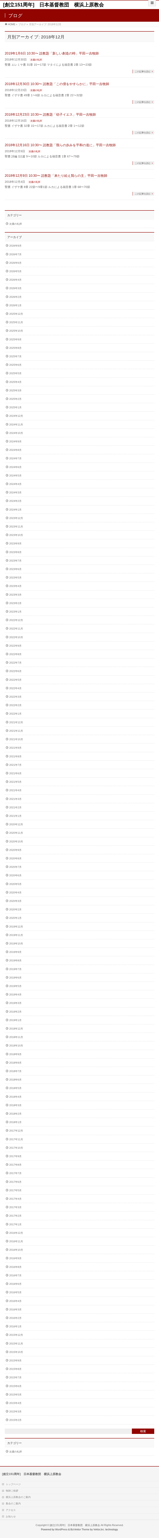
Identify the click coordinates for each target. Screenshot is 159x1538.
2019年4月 (15, 994)
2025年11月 (16, 322)
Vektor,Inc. (99, 1529)
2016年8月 (15, 1267)
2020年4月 (15, 892)
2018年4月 (15, 1096)
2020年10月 (16, 841)
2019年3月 (15, 1003)
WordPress (61, 1529)
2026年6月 (15, 262)
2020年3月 (15, 901)
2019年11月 (16, 935)
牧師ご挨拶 (12, 1490)
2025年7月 (15, 356)
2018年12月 (16, 1028)
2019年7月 (15, 969)
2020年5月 (15, 884)
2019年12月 (16, 926)
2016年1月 (15, 1326)
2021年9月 (15, 747)
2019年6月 (15, 977)
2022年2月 (15, 705)
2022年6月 (15, 671)
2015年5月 (15, 1394)
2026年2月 (15, 297)
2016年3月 (15, 1309)
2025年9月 (15, 339)
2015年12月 (16, 1335)
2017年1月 (15, 1224)
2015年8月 (15, 1369)
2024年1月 (15, 509)
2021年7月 (15, 765)
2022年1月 (15, 713)
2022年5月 (15, 679)
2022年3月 (15, 696)
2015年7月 (15, 1377)
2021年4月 (15, 790)
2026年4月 (15, 279)
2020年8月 (15, 858)
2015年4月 (15, 1403)
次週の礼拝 (36, 59)
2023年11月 (16, 526)
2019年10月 (16, 943)
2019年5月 (15, 986)
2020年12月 (16, 824)
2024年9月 (15, 441)
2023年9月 (15, 543)
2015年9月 (15, 1360)
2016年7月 (15, 1275)
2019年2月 (15, 1011)
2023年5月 (15, 577)
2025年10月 (16, 330)
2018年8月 (15, 1062)
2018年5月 (15, 1088)
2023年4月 (15, 586)
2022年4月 (15, 688)
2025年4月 (15, 382)
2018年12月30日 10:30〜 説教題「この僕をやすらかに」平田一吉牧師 (57, 84)
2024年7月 (15, 458)
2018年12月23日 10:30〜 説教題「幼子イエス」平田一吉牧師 (50, 114)
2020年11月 (16, 832)
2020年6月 (15, 875)
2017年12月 (16, 1130)
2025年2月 (15, 399)
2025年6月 (15, 364)
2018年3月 (15, 1105)
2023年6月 (15, 569)
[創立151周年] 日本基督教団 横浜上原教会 (53, 4)
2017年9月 (15, 1156)
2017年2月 (15, 1215)
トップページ (13, 1484)
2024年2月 (15, 501)
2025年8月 (15, 348)
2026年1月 (15, 305)
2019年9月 (15, 952)
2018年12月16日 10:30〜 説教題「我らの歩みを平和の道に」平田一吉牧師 (60, 145)
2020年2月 (15, 909)
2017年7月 (15, 1173)
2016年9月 (15, 1258)
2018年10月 (16, 1045)
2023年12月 (16, 518)
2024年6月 (15, 467)
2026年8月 (15, 245)
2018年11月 (16, 1037)
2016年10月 (16, 1249)
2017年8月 (15, 1164)
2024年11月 (16, 424)
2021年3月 (15, 799)
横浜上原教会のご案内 (18, 1497)
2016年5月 (15, 1292)
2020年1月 (15, 918)
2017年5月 (15, 1190)
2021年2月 (15, 807)
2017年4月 (15, 1198)
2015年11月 (16, 1343)
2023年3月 (15, 594)
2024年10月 (16, 433)
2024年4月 (15, 484)
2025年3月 (15, 390)
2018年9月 (15, 1054)
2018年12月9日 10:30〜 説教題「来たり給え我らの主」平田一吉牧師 (56, 175)
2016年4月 (15, 1301)
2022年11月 (16, 628)
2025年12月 (16, 313)
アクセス (11, 1510)
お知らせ (11, 1516)
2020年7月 (15, 867)
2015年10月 (16, 1352)
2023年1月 (15, 611)
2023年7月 (15, 560)
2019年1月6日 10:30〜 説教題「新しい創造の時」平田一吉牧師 (52, 53)
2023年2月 (15, 603)
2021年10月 (16, 739)
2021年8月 (15, 756)
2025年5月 (15, 373)
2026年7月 (15, 254)
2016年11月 (16, 1241)
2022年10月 (16, 637)
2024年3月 (15, 492)
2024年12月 (16, 415)
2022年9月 (15, 645)
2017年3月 (15, 1207)
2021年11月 (16, 730)
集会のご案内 (13, 1503)
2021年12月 (16, 722)
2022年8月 (15, 654)
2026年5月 (15, 271)
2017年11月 (16, 1139)
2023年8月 (15, 552)
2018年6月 (15, 1079)
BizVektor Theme (79, 1529)
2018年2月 (15, 1113)
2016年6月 (15, 1284)
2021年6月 (15, 773)
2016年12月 (16, 1233)
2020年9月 (15, 850)
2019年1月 (15, 1020)
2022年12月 (16, 620)
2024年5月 (15, 475)
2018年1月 (15, 1122)
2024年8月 (15, 450)
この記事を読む (143, 71)
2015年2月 (15, 1420)
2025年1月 (15, 407)
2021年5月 (15, 781)
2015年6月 (15, 1386)
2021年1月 (15, 816)
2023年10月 (16, 535)
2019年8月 (15, 960)
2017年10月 (16, 1147)
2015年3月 (15, 1411)
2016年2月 (15, 1318)
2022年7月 (15, 662)
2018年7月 (15, 1071)
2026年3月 (15, 288)
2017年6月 (15, 1182)
